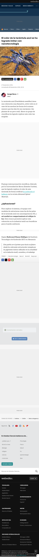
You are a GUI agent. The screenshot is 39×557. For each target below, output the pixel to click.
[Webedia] (34, 1)
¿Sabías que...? (6, 441)
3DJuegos (23, 488)
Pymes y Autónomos (26, 525)
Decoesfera (5, 525)
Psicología (23, 441)
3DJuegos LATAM (24, 537)
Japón (24, 29)
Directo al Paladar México (9, 544)
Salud (22, 448)
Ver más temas (7, 464)
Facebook (15, 79)
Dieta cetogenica (34, 418)
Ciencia (6, 29)
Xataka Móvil (5, 490)
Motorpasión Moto (25, 513)
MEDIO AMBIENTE (28, 6)
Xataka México (6, 537)
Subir (32, 478)
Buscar (36, 471)
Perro (12, 29)
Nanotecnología (13, 256)
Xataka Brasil (5, 539)
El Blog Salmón (24, 523)
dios (21, 458)
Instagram (20, 425)
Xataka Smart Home (7, 495)
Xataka (4, 488)
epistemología (24, 455)
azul (22, 256)
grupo (35, 256)
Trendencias (5, 523)
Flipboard (21, 79)
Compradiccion (6, 528)
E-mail (25, 79)
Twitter (18, 79)
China (18, 29)
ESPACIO (17, 6)
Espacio (30, 29)
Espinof (22, 502)
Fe (20, 451)
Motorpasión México (26, 544)
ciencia (4, 455)
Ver (20, 339)
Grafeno (17, 418)
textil (28, 256)
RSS (23, 425)
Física (21, 444)
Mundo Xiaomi (6, 498)
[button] (13, 94)
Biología (4, 448)
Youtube (16, 425)
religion (4, 451)
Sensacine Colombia (26, 542)
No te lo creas (6, 444)
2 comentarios (8, 79)
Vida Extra (23, 490)
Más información (21, 555)
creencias (5, 458)
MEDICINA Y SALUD (7, 6)
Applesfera (5, 493)
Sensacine (23, 499)
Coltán (24, 418)
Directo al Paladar (7, 511)
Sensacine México (25, 539)
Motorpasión (23, 511)
